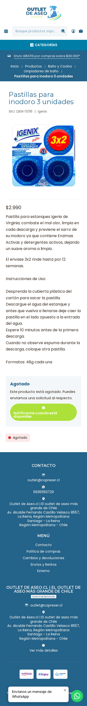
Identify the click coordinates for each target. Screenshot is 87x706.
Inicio (15, 66)
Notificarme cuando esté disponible (35, 415)
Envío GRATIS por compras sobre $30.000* (47, 56)
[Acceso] (73, 31)
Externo (43, 570)
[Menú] (6, 31)
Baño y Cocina (60, 66)
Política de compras (43, 551)
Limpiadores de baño (41, 71)
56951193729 (43, 492)
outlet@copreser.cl (44, 480)
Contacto (43, 544)
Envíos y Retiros (44, 564)
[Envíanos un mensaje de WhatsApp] (77, 696)
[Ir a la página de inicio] (43, 13)
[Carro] (81, 31)
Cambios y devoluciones (43, 558)
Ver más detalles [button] (43, 650)
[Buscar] (63, 31)
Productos (33, 66)
